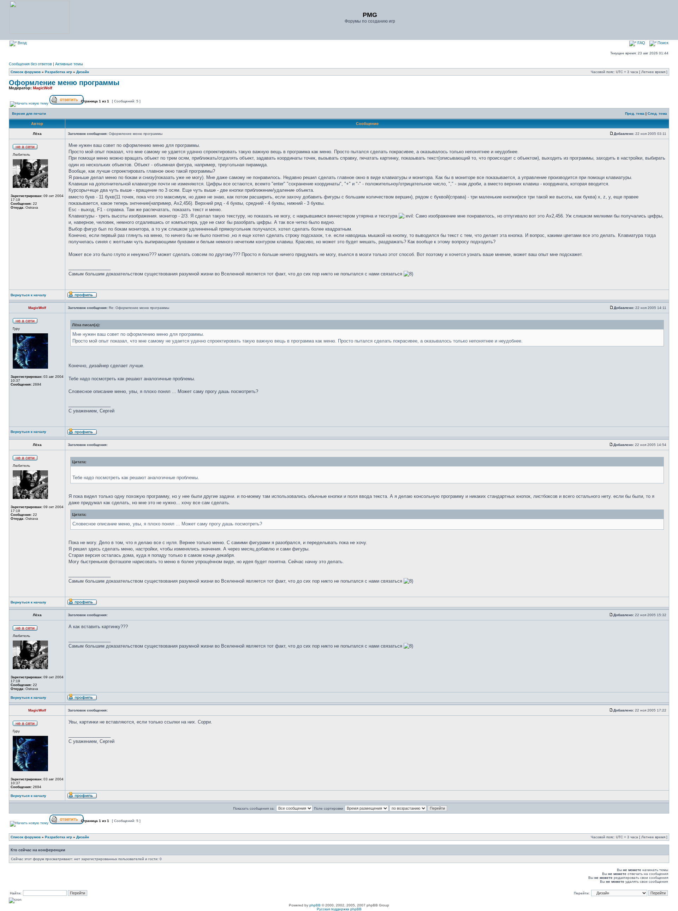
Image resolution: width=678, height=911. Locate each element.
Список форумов (26, 72)
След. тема (657, 113)
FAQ (640, 43)
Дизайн (82, 72)
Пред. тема (634, 113)
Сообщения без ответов (30, 64)
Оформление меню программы (64, 83)
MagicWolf (42, 88)
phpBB (315, 905)
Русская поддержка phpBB (339, 909)
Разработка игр (58, 72)
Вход (21, 43)
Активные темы (69, 64)
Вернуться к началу (28, 295)
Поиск (662, 43)
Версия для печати (29, 113)
